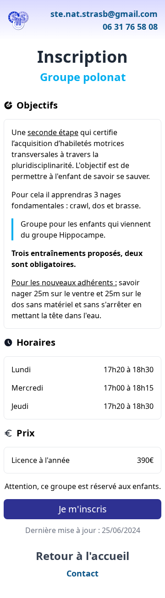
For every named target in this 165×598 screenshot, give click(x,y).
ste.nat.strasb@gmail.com (104, 13)
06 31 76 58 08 (130, 26)
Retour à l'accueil (82, 556)
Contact (82, 573)
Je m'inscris (83, 509)
